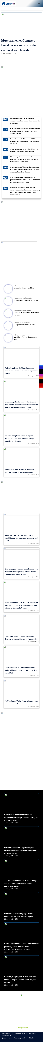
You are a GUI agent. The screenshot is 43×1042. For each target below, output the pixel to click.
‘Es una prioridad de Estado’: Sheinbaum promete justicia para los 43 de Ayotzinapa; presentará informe (21, 947)
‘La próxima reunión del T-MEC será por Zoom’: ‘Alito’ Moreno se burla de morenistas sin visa (21, 883)
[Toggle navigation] (39, 4)
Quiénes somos (7, 1038)
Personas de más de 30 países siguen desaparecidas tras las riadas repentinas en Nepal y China (20, 850)
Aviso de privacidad (20, 1038)
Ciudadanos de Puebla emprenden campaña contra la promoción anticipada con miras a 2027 (21, 817)
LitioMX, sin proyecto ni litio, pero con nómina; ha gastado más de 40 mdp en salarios (20, 979)
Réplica (31, 1038)
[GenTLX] (21, 995)
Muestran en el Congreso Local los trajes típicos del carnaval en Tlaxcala (18, 45)
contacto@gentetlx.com (21, 1028)
